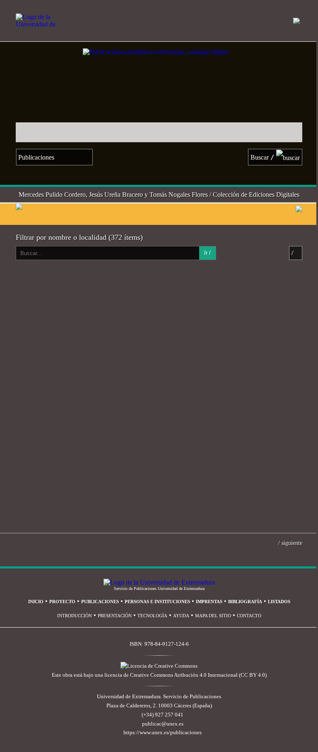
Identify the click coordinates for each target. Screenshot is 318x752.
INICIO (35, 601)
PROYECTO (62, 601)
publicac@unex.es (162, 724)
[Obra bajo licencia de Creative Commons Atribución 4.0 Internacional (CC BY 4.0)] (159, 666)
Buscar (263, 157)
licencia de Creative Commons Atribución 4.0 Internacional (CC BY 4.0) (185, 675)
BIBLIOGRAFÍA (245, 601)
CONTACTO (249, 615)
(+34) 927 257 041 (162, 715)
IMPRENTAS (209, 601)
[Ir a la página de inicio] (76, 45)
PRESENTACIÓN (115, 615)
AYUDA (181, 615)
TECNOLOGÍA (152, 615)
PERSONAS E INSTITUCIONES (157, 601)
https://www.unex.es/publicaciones (162, 732)
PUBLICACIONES (100, 601)
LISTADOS (279, 601)
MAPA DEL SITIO (213, 615)
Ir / (207, 253)
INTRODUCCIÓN (74, 615)
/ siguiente (290, 543)
